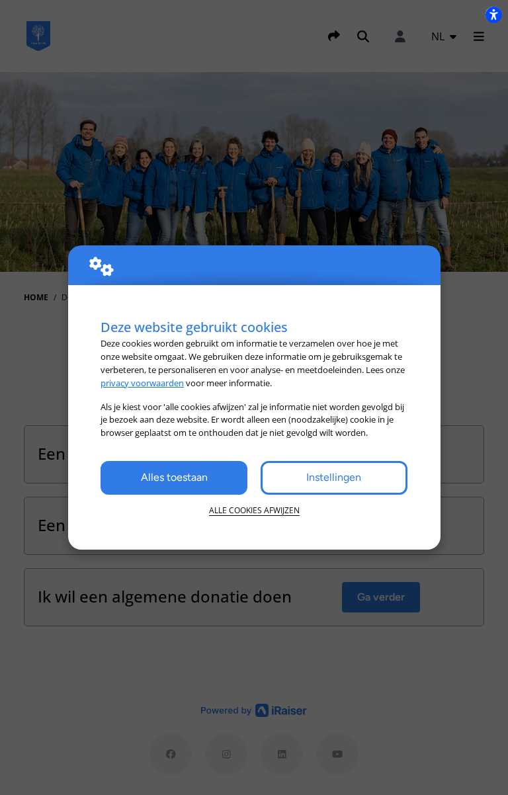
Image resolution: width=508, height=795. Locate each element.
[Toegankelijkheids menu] (493, 14)
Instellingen (333, 477)
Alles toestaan (174, 477)
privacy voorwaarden (142, 383)
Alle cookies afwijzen (254, 510)
